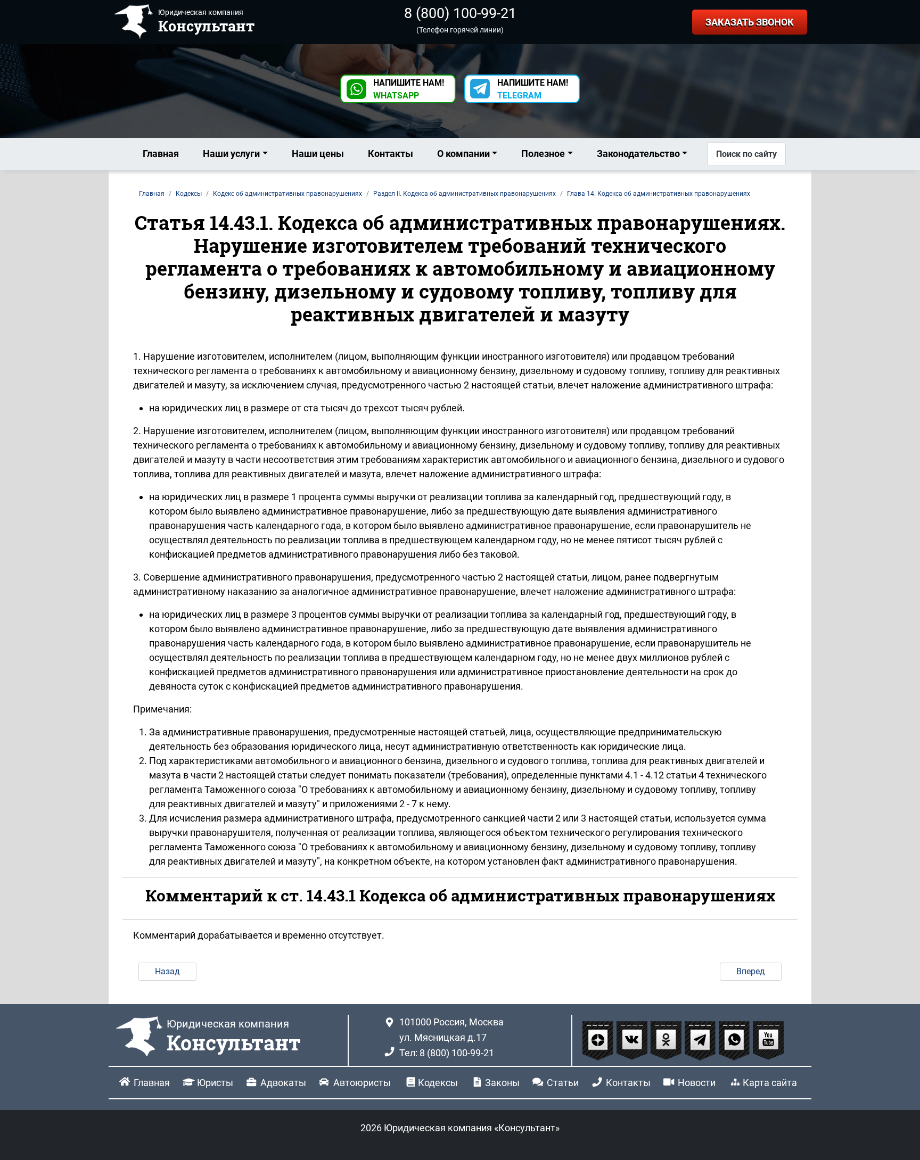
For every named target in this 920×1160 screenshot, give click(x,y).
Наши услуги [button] (231, 153)
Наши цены (318, 153)
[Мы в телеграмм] (701, 1040)
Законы (502, 1082)
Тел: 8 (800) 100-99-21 (446, 1052)
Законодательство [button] (638, 153)
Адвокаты (283, 1082)
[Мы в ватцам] (735, 1040)
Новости (697, 1082)
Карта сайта (770, 1082)
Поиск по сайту (746, 154)
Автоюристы (362, 1082)
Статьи (563, 1082)
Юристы (215, 1082)
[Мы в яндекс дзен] (599, 1040)
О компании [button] (463, 153)
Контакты (390, 153)
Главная (161, 153)
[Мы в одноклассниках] (667, 1040)
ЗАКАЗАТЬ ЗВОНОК (749, 22)
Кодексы (438, 1082)
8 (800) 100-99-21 (460, 13)
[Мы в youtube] (768, 1040)
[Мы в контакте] (633, 1040)
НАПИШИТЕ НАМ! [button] (408, 89)
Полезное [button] (543, 153)
